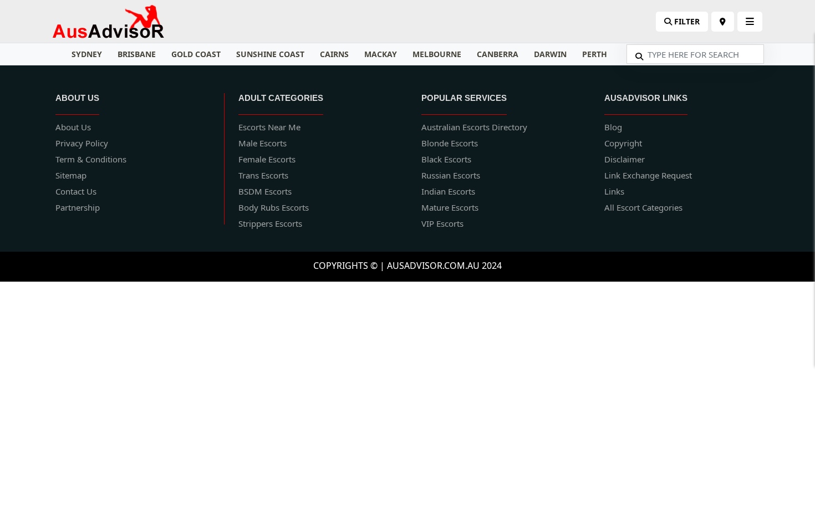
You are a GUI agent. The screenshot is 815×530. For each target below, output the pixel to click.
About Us (73, 126)
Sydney (87, 54)
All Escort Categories (643, 207)
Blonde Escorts (449, 143)
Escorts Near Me (269, 126)
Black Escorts (446, 159)
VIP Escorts (442, 223)
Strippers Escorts (270, 223)
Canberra (497, 54)
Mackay (380, 54)
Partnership (77, 207)
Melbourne (436, 54)
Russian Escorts (450, 175)
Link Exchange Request (648, 175)
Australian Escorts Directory (474, 126)
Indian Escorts (448, 191)
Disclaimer (624, 159)
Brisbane (137, 54)
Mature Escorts (449, 207)
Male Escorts (262, 143)
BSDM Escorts (265, 191)
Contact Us (75, 191)
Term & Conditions (90, 159)
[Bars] (722, 22)
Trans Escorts (263, 175)
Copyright (623, 143)
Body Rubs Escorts (273, 207)
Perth (594, 54)
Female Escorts (267, 159)
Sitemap (70, 175)
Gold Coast (196, 54)
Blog (613, 126)
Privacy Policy (81, 143)
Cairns (334, 54)
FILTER (686, 21)
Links (614, 191)
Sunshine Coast (270, 54)
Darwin (550, 54)
